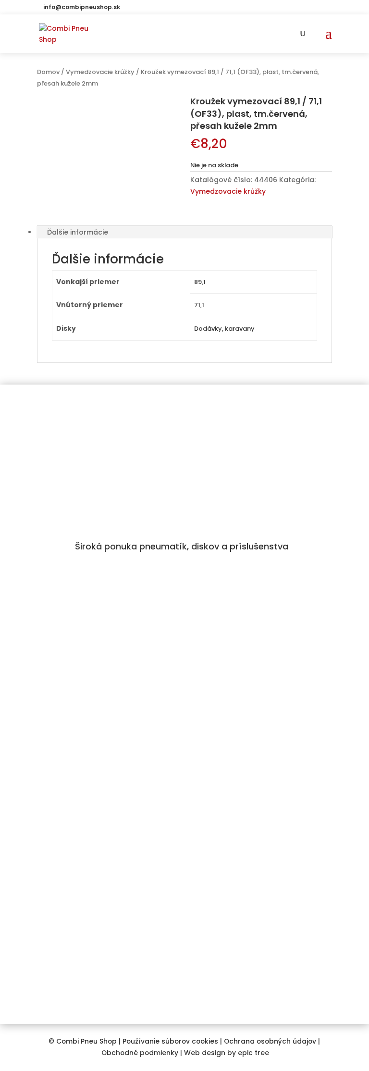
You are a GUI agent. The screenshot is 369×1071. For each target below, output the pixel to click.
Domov (48, 71)
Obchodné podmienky (139, 1053)
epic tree (253, 1053)
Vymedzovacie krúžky (100, 71)
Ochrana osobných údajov (270, 1041)
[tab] (184, 232)
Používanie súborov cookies (170, 1041)
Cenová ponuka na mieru (81, 827)
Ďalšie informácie (77, 232)
